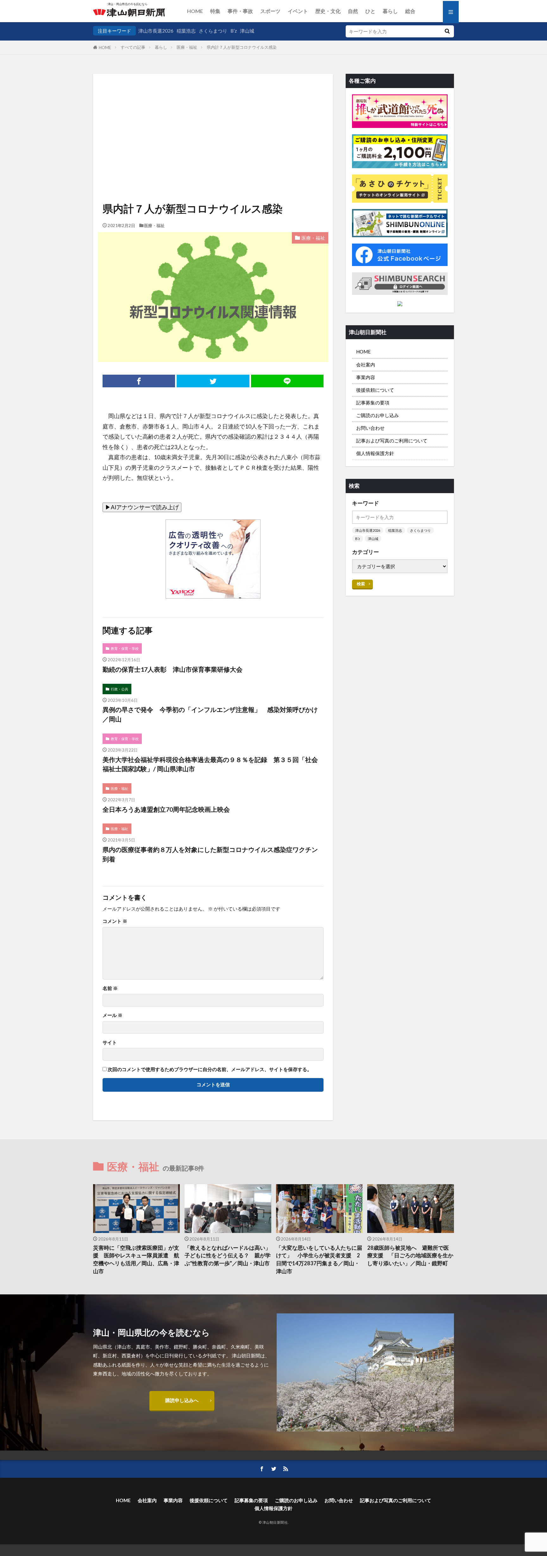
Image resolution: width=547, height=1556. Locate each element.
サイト (110, 1042)
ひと (370, 11)
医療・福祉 (187, 47)
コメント (115, 921)
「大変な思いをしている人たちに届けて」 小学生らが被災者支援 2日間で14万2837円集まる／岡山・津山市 (319, 1259)
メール (113, 1015)
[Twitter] (213, 381)
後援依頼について (375, 390)
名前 (110, 988)
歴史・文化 (328, 11)
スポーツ (270, 11)
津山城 (247, 31)
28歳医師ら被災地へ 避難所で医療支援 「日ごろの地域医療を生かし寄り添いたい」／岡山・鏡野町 (410, 1256)
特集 (215, 11)
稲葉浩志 (186, 31)
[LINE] (287, 381)
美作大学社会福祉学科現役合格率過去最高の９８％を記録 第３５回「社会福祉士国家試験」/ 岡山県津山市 (210, 764)
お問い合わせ (370, 428)
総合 (410, 11)
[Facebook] (139, 381)
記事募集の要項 (372, 402)
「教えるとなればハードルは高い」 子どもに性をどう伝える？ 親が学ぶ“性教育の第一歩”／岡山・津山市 (228, 1256)
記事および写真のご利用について (391, 440)
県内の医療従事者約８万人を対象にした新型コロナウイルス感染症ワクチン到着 (210, 854)
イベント (298, 11)
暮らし (390, 11)
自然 (353, 11)
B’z (233, 31)
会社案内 (365, 364)
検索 (361, 583)
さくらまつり (213, 31)
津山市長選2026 (155, 31)
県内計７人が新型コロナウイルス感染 (242, 47)
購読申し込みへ (181, 1400)
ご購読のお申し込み (377, 415)
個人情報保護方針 (375, 453)
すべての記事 (133, 47)
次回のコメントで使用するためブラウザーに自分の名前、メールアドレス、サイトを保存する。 (210, 1069)
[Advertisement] (213, 118)
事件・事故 (240, 11)
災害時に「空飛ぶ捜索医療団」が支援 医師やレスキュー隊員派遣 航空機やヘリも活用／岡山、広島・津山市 (136, 1259)
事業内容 (365, 377)
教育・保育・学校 (125, 648)
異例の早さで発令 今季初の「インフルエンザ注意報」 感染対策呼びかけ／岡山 (210, 714)
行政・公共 (119, 689)
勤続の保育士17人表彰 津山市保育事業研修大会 (172, 669)
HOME (195, 11)
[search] (447, 31)
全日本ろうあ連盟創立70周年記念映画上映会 (166, 809)
